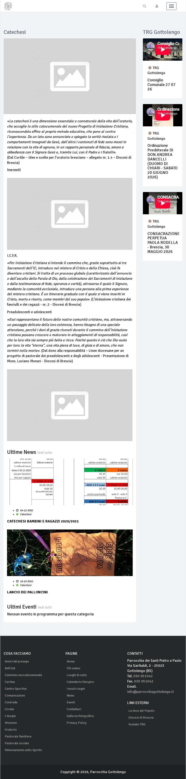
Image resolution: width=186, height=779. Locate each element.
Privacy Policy (77, 723)
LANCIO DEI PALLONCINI (27, 592)
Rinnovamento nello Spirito (23, 750)
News (70, 695)
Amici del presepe (17, 661)
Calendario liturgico (80, 682)
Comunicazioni (15, 695)
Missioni (11, 723)
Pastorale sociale (17, 743)
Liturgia (10, 716)
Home (71, 661)
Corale (9, 709)
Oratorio (11, 730)
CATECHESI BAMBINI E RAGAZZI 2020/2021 (43, 521)
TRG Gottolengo (156, 70)
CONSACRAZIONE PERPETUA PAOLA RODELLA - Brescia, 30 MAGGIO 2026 (163, 242)
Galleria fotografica (80, 716)
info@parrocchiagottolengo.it (150, 691)
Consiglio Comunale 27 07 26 (161, 84)
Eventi (71, 702)
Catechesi (26, 514)
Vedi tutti (45, 607)
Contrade (11, 702)
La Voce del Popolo (141, 711)
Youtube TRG (136, 724)
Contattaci (74, 709)
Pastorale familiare (18, 736)
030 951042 (143, 676)
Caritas (10, 682)
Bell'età (10, 668)
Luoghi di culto (77, 675)
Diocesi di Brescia (141, 717)
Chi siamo (73, 668)
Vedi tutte (44, 452)
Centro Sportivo (16, 689)
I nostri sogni (76, 689)
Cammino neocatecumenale (23, 675)
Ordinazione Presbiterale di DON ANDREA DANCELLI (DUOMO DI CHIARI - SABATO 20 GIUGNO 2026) (162, 161)
